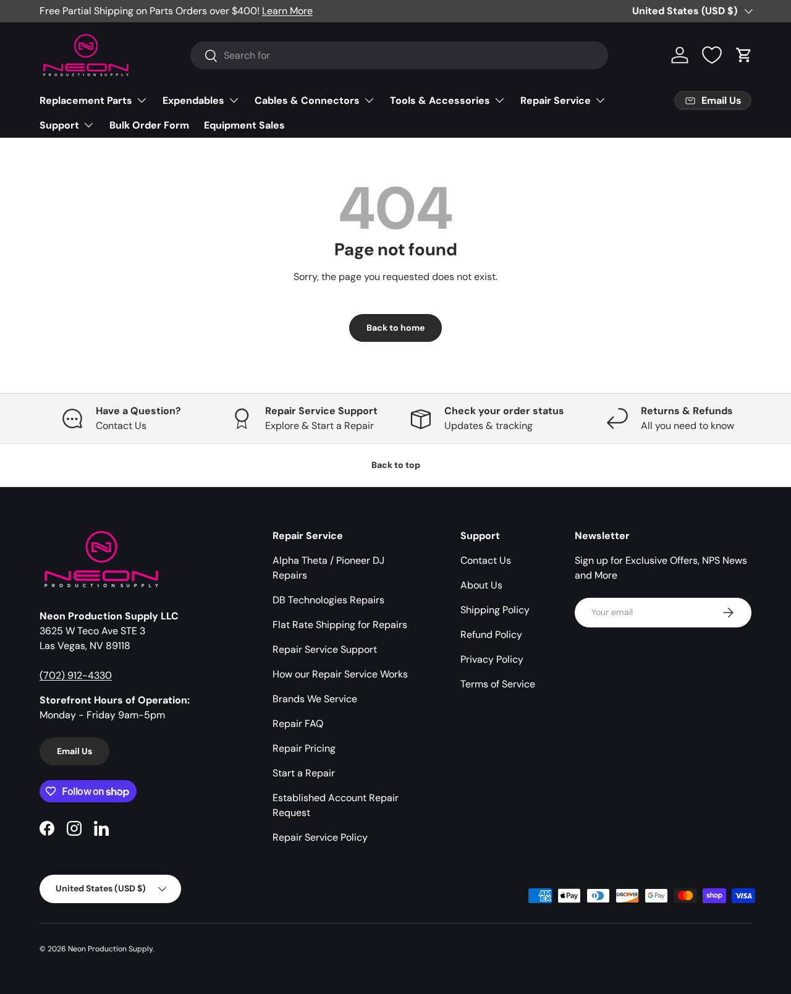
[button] (744, 55)
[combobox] (399, 55)
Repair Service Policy (320, 837)
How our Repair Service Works (340, 674)
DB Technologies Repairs (328, 599)
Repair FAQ (298, 723)
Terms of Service (497, 684)
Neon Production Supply (110, 949)
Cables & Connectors (307, 100)
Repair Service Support (325, 649)
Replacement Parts (86, 100)
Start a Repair (304, 773)
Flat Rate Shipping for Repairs (340, 624)
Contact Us (485, 560)
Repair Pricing (304, 748)
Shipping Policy (495, 609)
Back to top (395, 464)
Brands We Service (315, 698)
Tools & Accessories (440, 100)
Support (59, 125)
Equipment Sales (244, 125)
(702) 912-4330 (76, 675)
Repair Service (555, 100)
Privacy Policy (491, 659)
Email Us (74, 751)
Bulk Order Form (149, 125)
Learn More (287, 10)
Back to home (395, 327)
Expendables (193, 100)
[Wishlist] (712, 55)
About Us (481, 585)
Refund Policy (491, 634)
